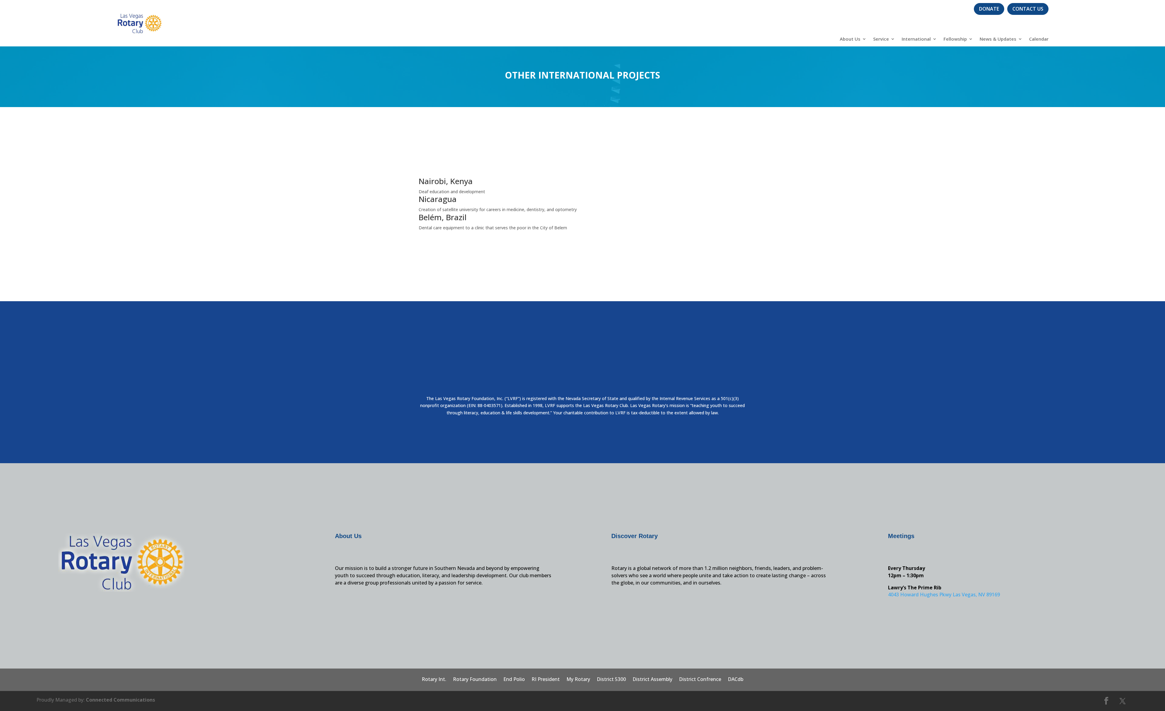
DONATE (989, 8)
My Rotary (578, 679)
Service (881, 39)
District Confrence (700, 679)
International (916, 39)
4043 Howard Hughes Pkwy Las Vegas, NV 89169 (944, 594)
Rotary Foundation (475, 679)
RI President (546, 679)
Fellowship (955, 39)
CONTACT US (1027, 8)
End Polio (514, 679)
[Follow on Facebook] (1106, 701)
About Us (850, 39)
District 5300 (611, 679)
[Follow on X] (1122, 701)
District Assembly (652, 679)
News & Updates (998, 39)
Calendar (1038, 39)
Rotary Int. (434, 679)
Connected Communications (120, 699)
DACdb (735, 679)
